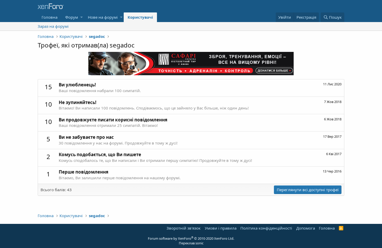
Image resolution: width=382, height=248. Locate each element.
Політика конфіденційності (266, 228)
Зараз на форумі (53, 26)
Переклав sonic (191, 243)
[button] (81, 17)
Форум (71, 17)
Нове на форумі (103, 17)
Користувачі (140, 17)
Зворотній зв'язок (184, 228)
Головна (49, 17)
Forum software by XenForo (191, 238)
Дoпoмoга (305, 228)
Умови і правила (220, 228)
